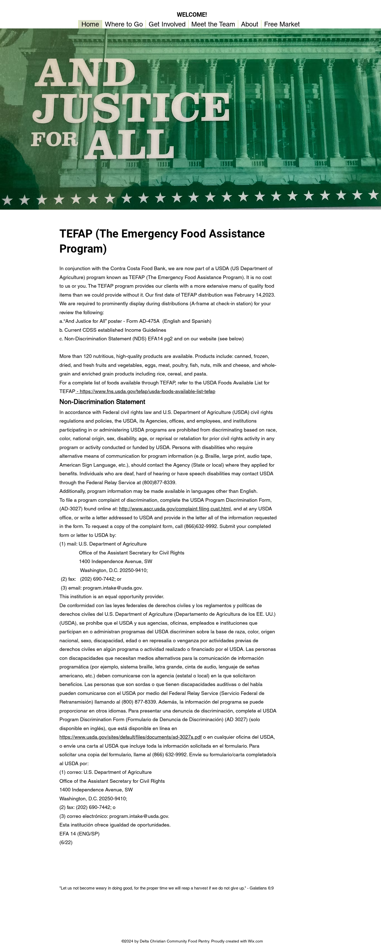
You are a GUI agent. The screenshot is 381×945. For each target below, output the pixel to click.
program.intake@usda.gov (112, 588)
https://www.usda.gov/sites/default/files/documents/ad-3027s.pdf (130, 737)
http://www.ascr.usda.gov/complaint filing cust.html (175, 509)
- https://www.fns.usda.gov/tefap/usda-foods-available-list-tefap (145, 391)
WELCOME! (192, 14)
